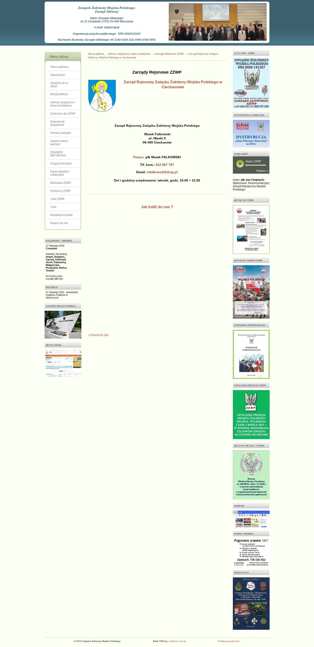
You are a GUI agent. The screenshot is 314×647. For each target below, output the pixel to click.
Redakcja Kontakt (61, 215)
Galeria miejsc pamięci (59, 142)
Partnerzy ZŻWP (60, 191)
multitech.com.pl (177, 641)
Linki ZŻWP (57, 199)
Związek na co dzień (59, 84)
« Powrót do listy (98, 335)
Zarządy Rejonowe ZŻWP (169, 53)
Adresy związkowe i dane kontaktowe (62, 104)
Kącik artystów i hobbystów (60, 173)
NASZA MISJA (59, 94)
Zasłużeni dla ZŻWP (62, 113)
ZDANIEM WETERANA (58, 154)
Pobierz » (262, 171)
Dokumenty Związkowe (57, 123)
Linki (53, 207)
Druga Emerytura (61, 163)
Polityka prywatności (228, 641)
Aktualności (57, 75)
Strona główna (59, 67)
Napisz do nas (59, 223)
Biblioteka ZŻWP (60, 182)
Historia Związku (60, 133)
